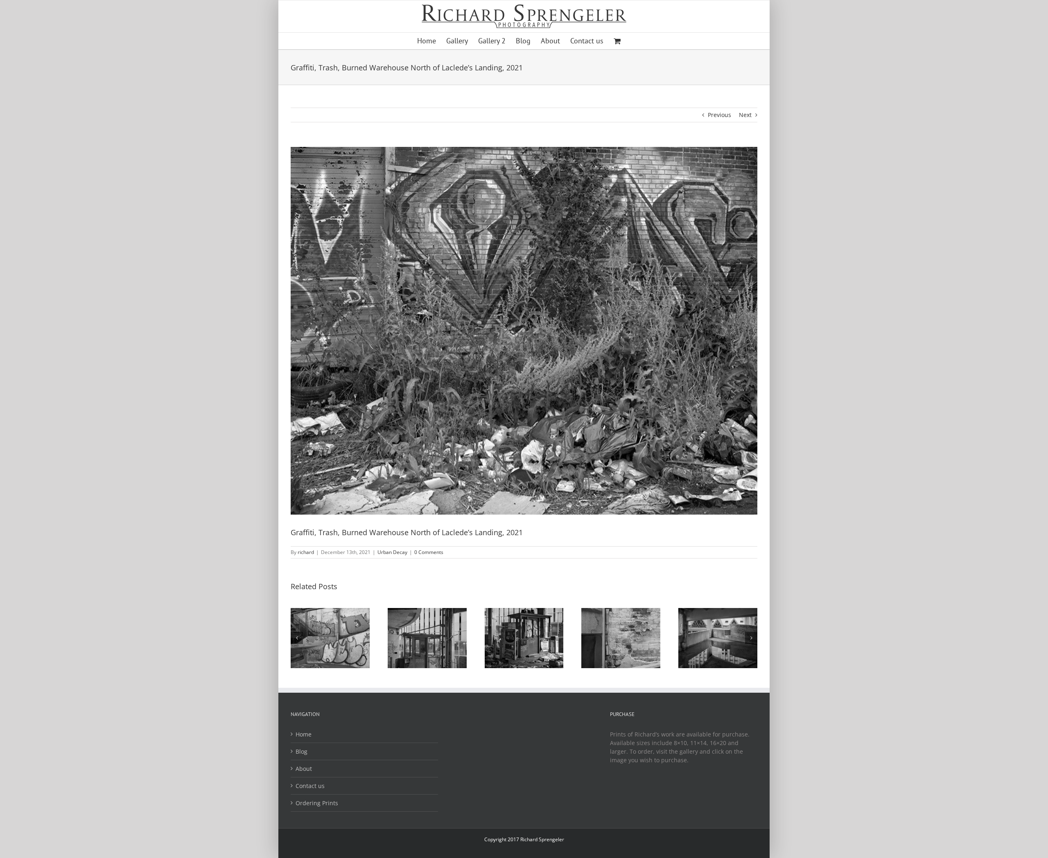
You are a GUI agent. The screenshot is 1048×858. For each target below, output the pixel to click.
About (304, 768)
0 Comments (428, 552)
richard (306, 552)
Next (745, 115)
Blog (301, 751)
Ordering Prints (317, 803)
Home (304, 734)
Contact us (310, 786)
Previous (719, 115)
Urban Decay (392, 552)
